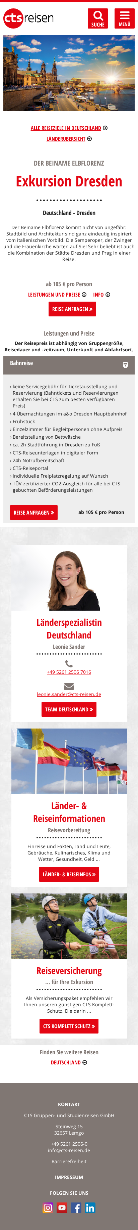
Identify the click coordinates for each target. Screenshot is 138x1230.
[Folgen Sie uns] (76, 1207)
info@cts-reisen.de (69, 1150)
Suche (98, 24)
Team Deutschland (67, 709)
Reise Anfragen (70, 309)
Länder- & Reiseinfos (67, 874)
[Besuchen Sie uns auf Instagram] (48, 1207)
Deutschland (66, 1062)
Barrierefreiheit (69, 1161)
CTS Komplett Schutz (67, 1026)
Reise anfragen (32, 512)
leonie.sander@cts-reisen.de (69, 694)
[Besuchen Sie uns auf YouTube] (62, 1207)
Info (98, 294)
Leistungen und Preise (54, 294)
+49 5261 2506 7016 (69, 672)
